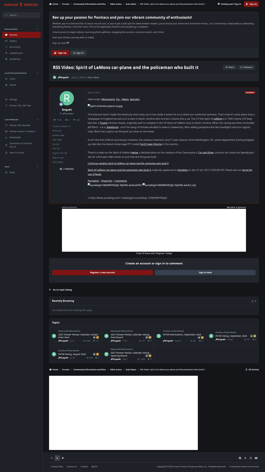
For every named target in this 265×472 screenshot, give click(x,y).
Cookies (84, 466)
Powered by (244, 466)
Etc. (118, 99)
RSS (96, 466)
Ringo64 (67, 109)
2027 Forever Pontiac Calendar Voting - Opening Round (131, 354)
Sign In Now (205, 272)
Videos (125, 99)
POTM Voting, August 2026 (72, 354)
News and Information (69, 331)
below (134, 152)
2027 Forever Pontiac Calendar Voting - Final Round (131, 336)
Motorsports (108, 99)
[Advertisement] (154, 230)
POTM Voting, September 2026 (231, 335)
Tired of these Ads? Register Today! (154, 253)
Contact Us (72, 466)
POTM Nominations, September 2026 (182, 334)
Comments (121, 181)
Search (13, 15)
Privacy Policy (57, 466)
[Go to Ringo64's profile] (54, 77)
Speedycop (112, 127)
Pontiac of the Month (173, 331)
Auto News (93, 77)
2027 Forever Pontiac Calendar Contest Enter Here (78, 336)
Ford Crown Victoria (151, 144)
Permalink (93, 181)
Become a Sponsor (236, 207)
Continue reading (128, 163)
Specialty (135, 99)
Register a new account (102, 272)
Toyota (103, 123)
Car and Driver (206, 152)
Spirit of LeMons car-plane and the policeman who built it (119, 170)
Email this (106, 181)
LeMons (218, 118)
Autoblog (182, 170)
